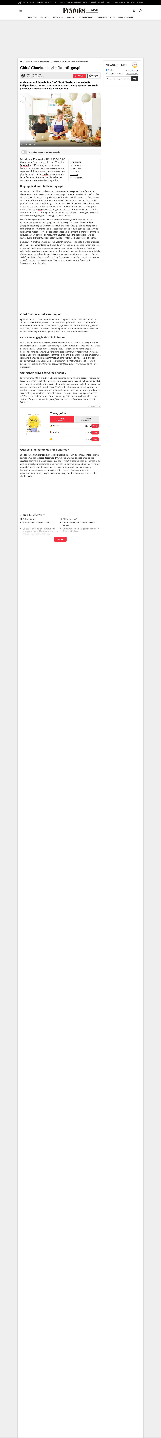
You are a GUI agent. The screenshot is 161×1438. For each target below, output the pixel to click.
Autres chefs (82, 62)
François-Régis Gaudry (46, 457)
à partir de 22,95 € (62, 419)
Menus (70, 17)
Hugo (133, 2)
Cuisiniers (70, 62)
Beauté (32, 2)
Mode (25, 2)
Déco (56, 2)
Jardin (62, 2)
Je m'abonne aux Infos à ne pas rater (45, 152)
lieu (40, 209)
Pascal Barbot (60, 222)
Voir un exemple (132, 70)
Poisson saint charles (33, 522)
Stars (108, 2)
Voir (95, 426)
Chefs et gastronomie (41, 62)
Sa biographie (76, 165)
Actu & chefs (85, 17)
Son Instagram (76, 178)
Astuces (44, 17)
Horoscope (124, 2)
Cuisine (40, 2)
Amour (70, 2)
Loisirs (115, 2)
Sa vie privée (75, 168)
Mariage (77, 2)
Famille (86, 2)
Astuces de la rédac (115, 74)
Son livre (74, 174)
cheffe (45, 174)
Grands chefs (58, 62)
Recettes (48, 2)
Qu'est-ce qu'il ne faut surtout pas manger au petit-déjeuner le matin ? (40, 530)
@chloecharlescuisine (49, 454)
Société (100, 2)
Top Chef (24, 165)
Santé (93, 2)
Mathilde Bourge (33, 74)
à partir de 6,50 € (87, 419)
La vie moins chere (105, 17)
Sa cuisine (74, 171)
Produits (58, 17)
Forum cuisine (125, 17)
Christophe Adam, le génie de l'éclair (80, 528)
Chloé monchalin (71, 522)
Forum (140, 2)
